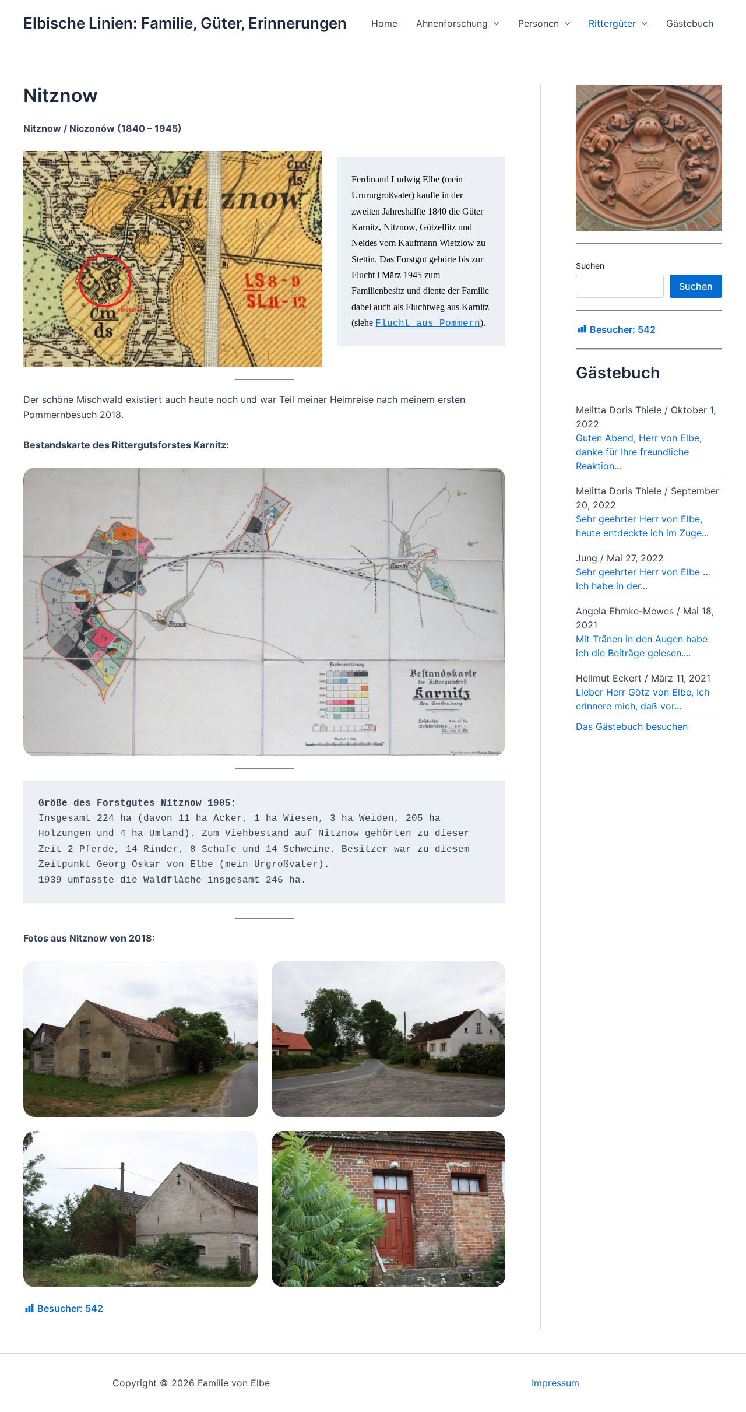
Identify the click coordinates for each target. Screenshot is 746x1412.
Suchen (590, 266)
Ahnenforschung (452, 23)
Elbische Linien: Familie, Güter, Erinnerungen (185, 23)
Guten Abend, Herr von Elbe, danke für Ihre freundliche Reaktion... (639, 452)
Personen (538, 23)
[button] (493, 23)
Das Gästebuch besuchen (632, 726)
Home (384, 23)
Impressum (555, 1383)
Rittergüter (612, 23)
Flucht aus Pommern (427, 323)
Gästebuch (689, 23)
